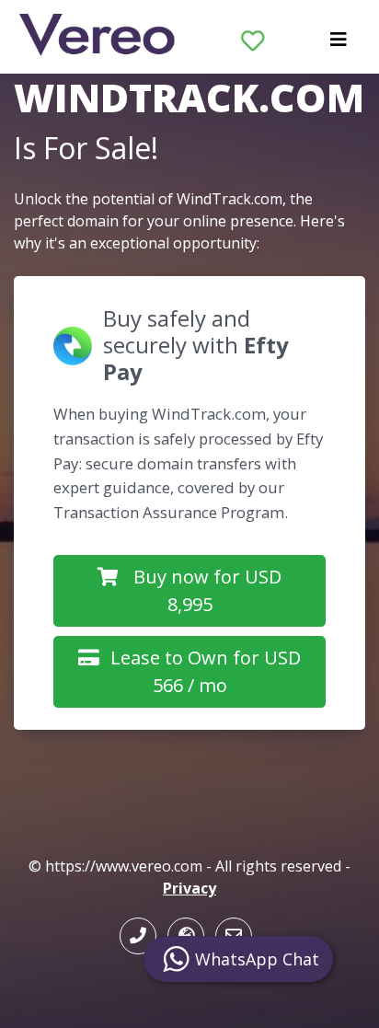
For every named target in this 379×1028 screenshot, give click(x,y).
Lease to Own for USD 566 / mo (205, 671)
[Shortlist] (253, 37)
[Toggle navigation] (338, 44)
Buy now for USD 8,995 (207, 590)
